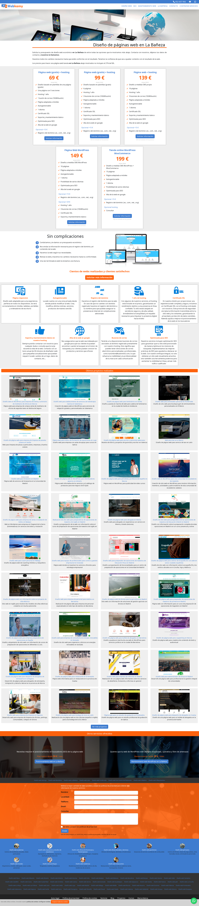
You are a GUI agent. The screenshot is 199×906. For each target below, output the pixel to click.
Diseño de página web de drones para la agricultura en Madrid (124, 599)
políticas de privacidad (88, 827)
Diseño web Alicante (42, 878)
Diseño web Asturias (71, 878)
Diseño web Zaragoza (185, 889)
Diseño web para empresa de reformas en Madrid (124, 676)
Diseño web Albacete (28, 878)
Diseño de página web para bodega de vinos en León (74, 715)
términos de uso (106, 834)
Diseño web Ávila (84, 878)
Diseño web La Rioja (14, 885)
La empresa (162, 6)
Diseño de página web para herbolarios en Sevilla (124, 402)
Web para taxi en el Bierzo (174, 440)
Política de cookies (90, 898)
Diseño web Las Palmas (30, 885)
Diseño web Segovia (29, 889)
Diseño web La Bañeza (71, 780)
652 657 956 (180, 1)
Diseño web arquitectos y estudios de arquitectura (49, 851)
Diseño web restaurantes (116, 864)
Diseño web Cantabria (183, 878)
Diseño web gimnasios (182, 850)
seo (135, 6)
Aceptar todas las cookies (60, 902)
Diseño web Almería (57, 878)
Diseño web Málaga (97, 885)
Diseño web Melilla (110, 885)
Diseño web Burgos (142, 878)
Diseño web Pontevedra (183, 885)
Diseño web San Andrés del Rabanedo (120, 780)
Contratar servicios (189, 6)
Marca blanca (142, 898)
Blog (112, 898)
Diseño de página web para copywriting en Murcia (174, 638)
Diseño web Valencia (126, 889)
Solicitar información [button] (54, 138)
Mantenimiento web (147, 6)
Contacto (173, 6)
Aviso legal (55, 898)
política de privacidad (94, 834)
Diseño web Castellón (12, 882)
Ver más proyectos (99, 727)
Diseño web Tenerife (85, 889)
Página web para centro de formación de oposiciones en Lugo (75, 440)
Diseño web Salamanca (14, 889)
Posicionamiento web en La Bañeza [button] (50, 761)
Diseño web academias (17, 850)
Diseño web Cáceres (156, 878)
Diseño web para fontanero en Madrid (24, 479)
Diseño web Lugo (70, 885)
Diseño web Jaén (173, 882)
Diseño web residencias (83, 864)
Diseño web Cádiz (169, 878)
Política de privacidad (71, 898)
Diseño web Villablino (140, 780)
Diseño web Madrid (83, 885)
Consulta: (65, 811)
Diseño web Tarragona (70, 889)
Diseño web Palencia (167, 885)
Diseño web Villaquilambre (157, 780)
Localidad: (65, 797)
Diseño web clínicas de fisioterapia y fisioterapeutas (83, 851)
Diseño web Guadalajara (114, 882)
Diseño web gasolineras (149, 850)
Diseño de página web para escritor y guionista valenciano (124, 440)
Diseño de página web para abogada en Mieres (124, 520)
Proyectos (121, 898)
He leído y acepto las (80, 827)
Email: (63, 806)
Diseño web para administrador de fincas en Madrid (174, 676)
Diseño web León (84, 780)
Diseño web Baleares (112, 878)
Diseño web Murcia (124, 885)
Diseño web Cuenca (71, 882)
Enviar (64, 831)
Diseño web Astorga (40, 780)
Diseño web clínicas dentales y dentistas (116, 850)
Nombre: (64, 792)
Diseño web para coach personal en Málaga (24, 561)
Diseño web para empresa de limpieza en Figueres (25, 715)
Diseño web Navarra (138, 885)
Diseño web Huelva (146, 882)
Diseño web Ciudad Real (41, 882)
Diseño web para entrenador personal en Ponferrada (174, 402)
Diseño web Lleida (57, 885)
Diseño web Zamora (170, 889)
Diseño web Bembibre (55, 780)
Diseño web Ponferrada (99, 780)
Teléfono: (65, 801)
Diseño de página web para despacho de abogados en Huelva (174, 715)
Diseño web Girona (85, 882)
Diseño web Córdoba (56, 882)
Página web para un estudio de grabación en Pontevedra (124, 715)
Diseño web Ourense (153, 885)
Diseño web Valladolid (141, 889)
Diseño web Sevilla (43, 889)
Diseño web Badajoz (97, 878)
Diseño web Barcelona (127, 878)
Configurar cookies (44, 902)
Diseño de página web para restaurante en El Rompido (74, 676)
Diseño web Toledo (112, 889)
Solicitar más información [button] (99, 277)
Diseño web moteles (16, 864)
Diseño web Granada (99, 882)
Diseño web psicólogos (50, 864)
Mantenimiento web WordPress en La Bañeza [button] (149, 761)
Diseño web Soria (56, 889)
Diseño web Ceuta (26, 882)
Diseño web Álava (14, 878)
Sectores (103, 898)
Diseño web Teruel (99, 889)
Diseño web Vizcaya (156, 889)
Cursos (131, 898)
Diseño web (126, 6)
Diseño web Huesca (160, 882)
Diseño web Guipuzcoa (131, 882)
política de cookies (32, 902)
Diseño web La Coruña (187, 882)
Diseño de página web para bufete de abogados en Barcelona (124, 638)
